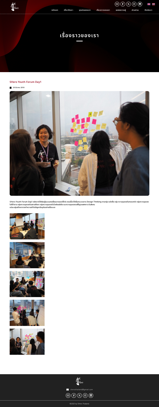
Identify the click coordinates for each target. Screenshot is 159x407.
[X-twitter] (128, 4)
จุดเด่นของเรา (85, 10)
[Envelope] (117, 4)
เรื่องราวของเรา (103, 10)
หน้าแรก (55, 10)
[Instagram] (134, 4)
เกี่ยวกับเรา (68, 10)
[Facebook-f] (122, 4)
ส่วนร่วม (135, 10)
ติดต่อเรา (148, 10)
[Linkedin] (140, 4)
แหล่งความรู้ (121, 10)
